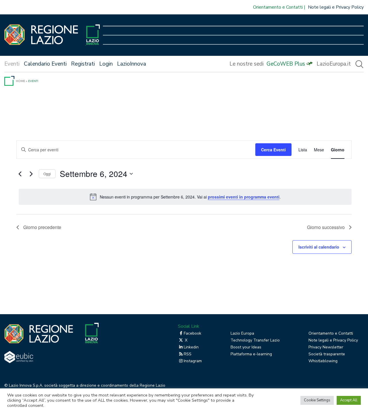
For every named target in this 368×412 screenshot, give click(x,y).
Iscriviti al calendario (318, 247)
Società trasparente (326, 354)
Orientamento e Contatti (278, 7)
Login (106, 64)
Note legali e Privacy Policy (336, 7)
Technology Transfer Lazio (255, 340)
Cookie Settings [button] (317, 400)
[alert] (185, 197)
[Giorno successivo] (31, 173)
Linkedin (191, 347)
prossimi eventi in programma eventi (243, 197)
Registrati (83, 64)
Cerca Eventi (273, 149)
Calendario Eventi (45, 64)
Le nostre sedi (246, 64)
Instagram (193, 361)
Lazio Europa (242, 333)
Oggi (47, 173)
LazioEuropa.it (334, 64)
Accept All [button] (348, 400)
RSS (187, 354)
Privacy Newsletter (325, 347)
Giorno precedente (42, 227)
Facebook (192, 333)
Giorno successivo (326, 227)
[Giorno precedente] (19, 173)
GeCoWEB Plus (286, 64)
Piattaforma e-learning (251, 354)
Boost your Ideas (246, 347)
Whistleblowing (323, 361)
